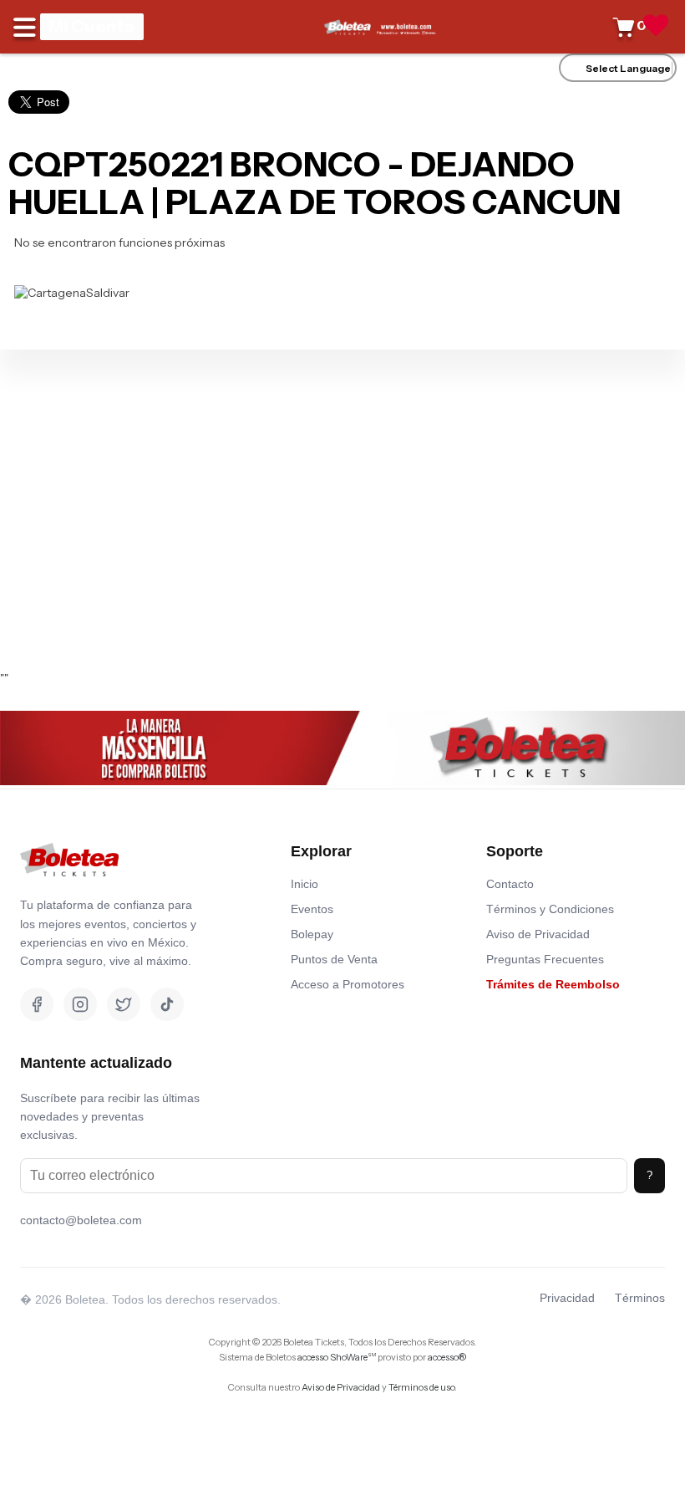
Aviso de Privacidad (538, 934)
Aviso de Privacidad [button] (341, 1387)
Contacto (510, 884)
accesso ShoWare (336, 1357)
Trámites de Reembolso (553, 984)
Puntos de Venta (334, 959)
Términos (640, 1297)
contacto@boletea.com (81, 1220)
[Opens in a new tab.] (69, 889)
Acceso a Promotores (347, 984)
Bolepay (312, 934)
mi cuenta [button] (91, 26)
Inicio (304, 884)
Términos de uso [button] (421, 1387)
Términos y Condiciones (550, 909)
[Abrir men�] (26, 26)
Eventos (312, 909)
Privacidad (567, 1297)
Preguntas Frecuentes (545, 959)
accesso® (447, 1357)
